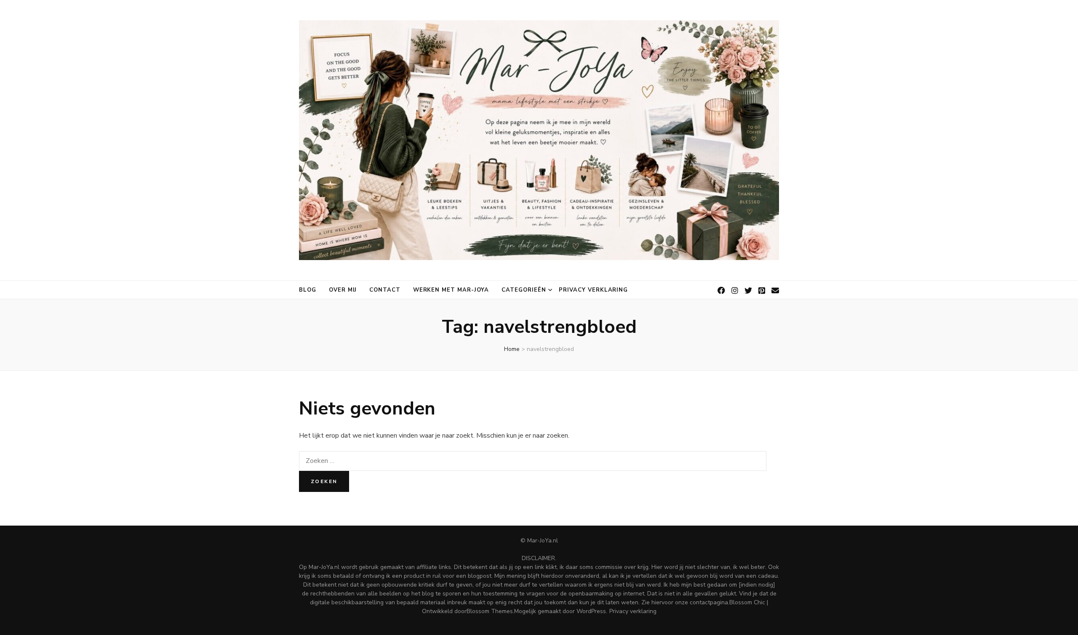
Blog (307, 290)
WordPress (591, 611)
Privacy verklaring (593, 290)
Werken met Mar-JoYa (451, 290)
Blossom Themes (490, 611)
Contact (384, 290)
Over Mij (343, 290)
